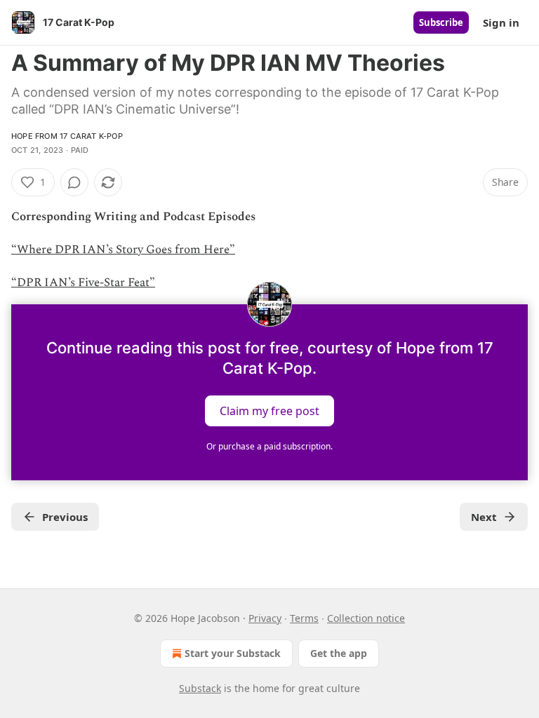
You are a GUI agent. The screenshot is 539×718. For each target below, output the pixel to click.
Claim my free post (269, 410)
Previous (65, 517)
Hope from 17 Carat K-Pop (67, 136)
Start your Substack (233, 653)
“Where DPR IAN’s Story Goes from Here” (123, 250)
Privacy (264, 618)
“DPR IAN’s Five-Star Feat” (83, 282)
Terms (304, 618)
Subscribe (441, 22)
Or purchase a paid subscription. (269, 446)
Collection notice (366, 618)
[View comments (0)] (74, 182)
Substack (200, 688)
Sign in (501, 22)
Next (484, 517)
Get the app (338, 653)
